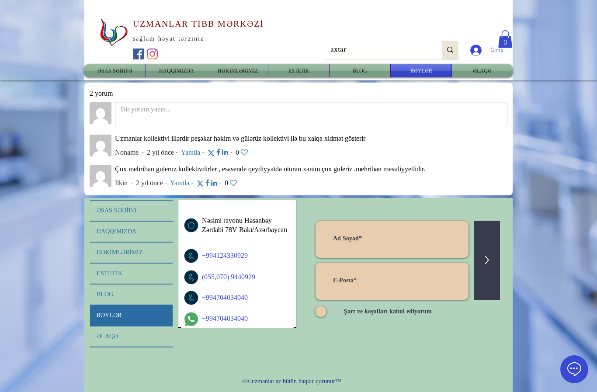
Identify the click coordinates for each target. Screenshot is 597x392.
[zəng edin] (191, 256)
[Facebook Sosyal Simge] (138, 54)
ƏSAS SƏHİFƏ (116, 210)
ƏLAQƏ (107, 336)
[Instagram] (152, 54)
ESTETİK (109, 273)
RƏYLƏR (109, 315)
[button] (505, 39)
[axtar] (450, 50)
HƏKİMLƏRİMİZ (120, 252)
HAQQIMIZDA (116, 231)
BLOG (105, 294)
